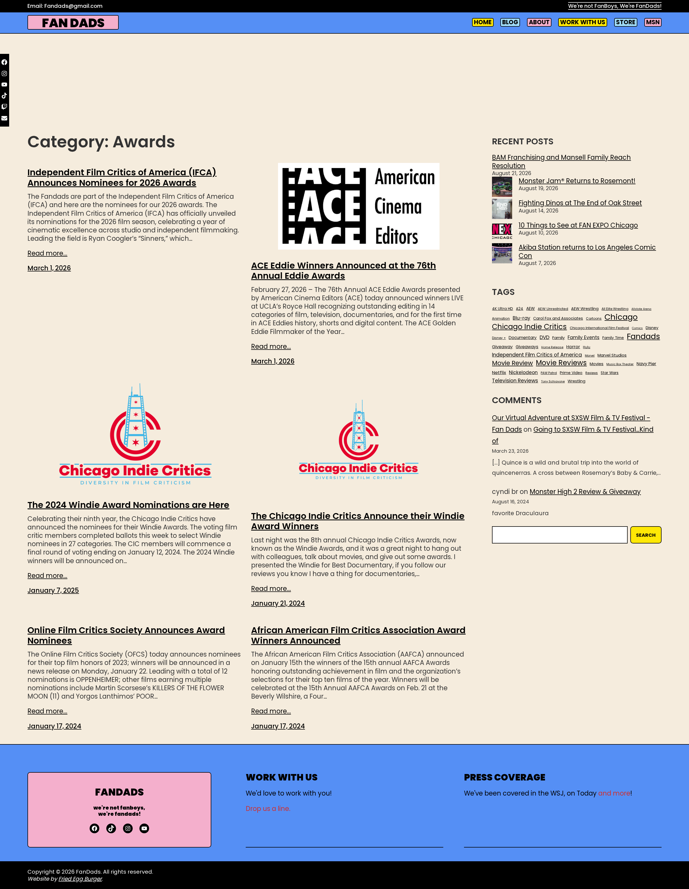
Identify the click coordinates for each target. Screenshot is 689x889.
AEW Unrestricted (553, 308)
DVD (544, 337)
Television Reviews (515, 381)
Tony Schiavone (553, 381)
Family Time (613, 338)
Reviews (591, 373)
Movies (596, 364)
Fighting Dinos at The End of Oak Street (580, 202)
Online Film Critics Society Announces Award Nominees (126, 635)
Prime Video (571, 372)
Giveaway (502, 347)
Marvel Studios (612, 355)
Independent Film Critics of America (537, 355)
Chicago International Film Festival (599, 328)
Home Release (552, 347)
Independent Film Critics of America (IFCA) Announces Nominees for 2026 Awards (121, 177)
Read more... (47, 253)
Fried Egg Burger (80, 879)
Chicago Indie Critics (529, 327)
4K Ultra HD (502, 308)
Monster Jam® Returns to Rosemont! (577, 180)
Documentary (523, 337)
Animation (501, 318)
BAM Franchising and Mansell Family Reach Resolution (561, 161)
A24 (519, 308)
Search (646, 535)
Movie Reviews (561, 363)
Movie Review (512, 363)
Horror (573, 347)
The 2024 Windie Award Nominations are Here (128, 505)
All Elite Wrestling (615, 309)
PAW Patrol (549, 373)
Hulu (586, 347)
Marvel (590, 356)
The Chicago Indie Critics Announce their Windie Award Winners (358, 521)
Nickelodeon (523, 372)
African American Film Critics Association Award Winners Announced (358, 635)
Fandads (643, 337)
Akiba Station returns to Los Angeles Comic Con (587, 251)
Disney (652, 327)
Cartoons (594, 318)
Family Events (583, 337)
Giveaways (527, 347)
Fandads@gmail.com (73, 6)
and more (614, 793)
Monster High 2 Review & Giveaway (585, 491)
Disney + (499, 338)
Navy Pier (646, 364)
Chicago (621, 317)
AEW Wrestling (585, 308)
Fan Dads (73, 23)
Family (558, 337)
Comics (637, 328)
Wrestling (576, 381)
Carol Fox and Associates (558, 318)
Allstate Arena (641, 309)
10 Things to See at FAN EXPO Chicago (578, 225)
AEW (530, 308)
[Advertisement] (344, 87)
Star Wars (609, 373)
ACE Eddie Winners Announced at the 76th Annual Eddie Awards (343, 270)
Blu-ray (521, 318)
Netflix (499, 373)
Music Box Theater (620, 364)
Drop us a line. (268, 808)
